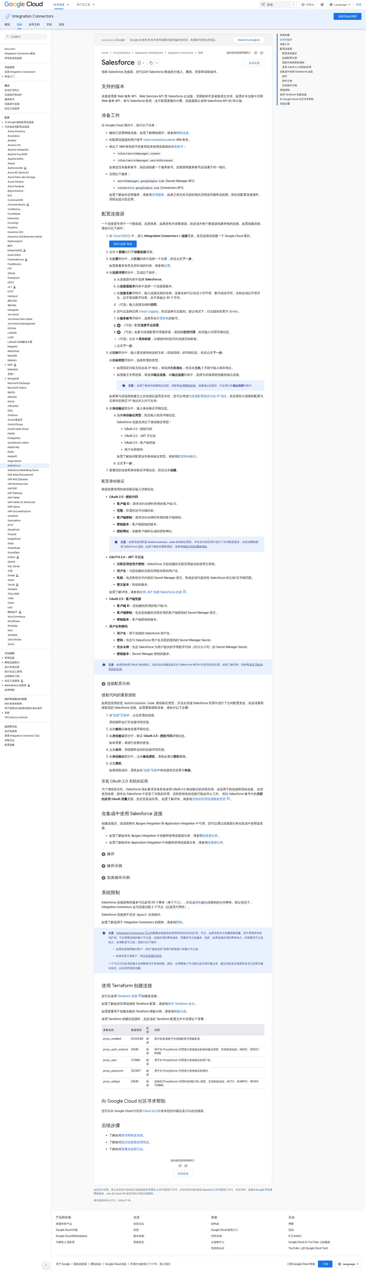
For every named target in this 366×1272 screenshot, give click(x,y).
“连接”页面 (119, 715)
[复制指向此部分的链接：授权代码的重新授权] (140, 695)
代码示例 (216, 1235)
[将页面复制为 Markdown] (151, 63)
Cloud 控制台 (122, 236)
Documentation (121, 52)
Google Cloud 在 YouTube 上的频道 (309, 1242)
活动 (291, 1229)
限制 (198, 902)
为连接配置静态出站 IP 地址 (208, 396)
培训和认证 (217, 1248)
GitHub (215, 1223)
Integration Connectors (33, 16)
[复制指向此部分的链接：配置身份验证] (128, 481)
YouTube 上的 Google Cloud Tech (308, 1248)
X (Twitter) (294, 1235)
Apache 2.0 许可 (212, 1189)
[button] (25, 76)
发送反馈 (254, 63)
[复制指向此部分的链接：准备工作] (124, 116)
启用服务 (158, 194)
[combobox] (278, 4)
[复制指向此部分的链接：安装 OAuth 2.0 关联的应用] (152, 781)
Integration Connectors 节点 (133, 933)
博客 (291, 1223)
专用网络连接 (188, 385)
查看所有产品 (64, 1223)
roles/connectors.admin (159, 140)
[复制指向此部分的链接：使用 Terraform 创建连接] (156, 986)
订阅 (325, 1264)
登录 (358, 4)
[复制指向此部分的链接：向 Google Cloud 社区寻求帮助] (169, 1101)
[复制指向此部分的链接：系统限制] (124, 893)
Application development (149, 52)
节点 (177, 902)
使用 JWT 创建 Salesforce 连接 (161, 592)
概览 (7, 24)
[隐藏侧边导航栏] (46, 1265)
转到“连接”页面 (123, 244)
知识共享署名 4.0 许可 (153, 1189)
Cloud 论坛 (150, 1111)
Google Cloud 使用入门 (224, 1229)
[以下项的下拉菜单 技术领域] (68, 4)
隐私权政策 (80, 1264)
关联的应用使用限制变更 (209, 799)
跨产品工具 (83, 4)
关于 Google (63, 1264)
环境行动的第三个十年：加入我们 (150, 1264)
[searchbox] (26, 37)
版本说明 (138, 1235)
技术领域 (59, 4)
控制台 (310, 4)
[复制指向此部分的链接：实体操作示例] (133, 878)
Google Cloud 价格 (67, 1229)
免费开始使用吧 (347, 16)
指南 (19, 24)
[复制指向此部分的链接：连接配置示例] (133, 684)
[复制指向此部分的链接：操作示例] (126, 866)
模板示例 (180, 1011)
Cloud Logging (148, 311)
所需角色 (163, 318)
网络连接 (182, 133)
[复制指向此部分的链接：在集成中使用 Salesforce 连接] (166, 814)
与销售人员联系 (65, 1242)
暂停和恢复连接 (132, 1135)
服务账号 (177, 146)
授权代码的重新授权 (195, 546)
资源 (61, 24)
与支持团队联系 (152, 955)
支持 (49, 24)
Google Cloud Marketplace (71, 1235)
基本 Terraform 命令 (181, 1004)
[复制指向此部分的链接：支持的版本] (128, 87)
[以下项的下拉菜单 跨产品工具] (94, 4)
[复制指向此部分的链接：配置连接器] (128, 214)
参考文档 (34, 24)
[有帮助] (256, 53)
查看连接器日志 (132, 1149)
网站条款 (96, 1264)
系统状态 (138, 1242)
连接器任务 (210, 835)
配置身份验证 (187, 456)
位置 (167, 265)
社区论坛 (138, 1223)
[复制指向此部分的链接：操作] (118, 854)
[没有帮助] (261, 53)
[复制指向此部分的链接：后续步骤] (124, 1126)
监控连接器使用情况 (135, 1142)
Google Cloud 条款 (116, 1264)
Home (105, 52)
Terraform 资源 (127, 996)
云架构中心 (217, 1242)
